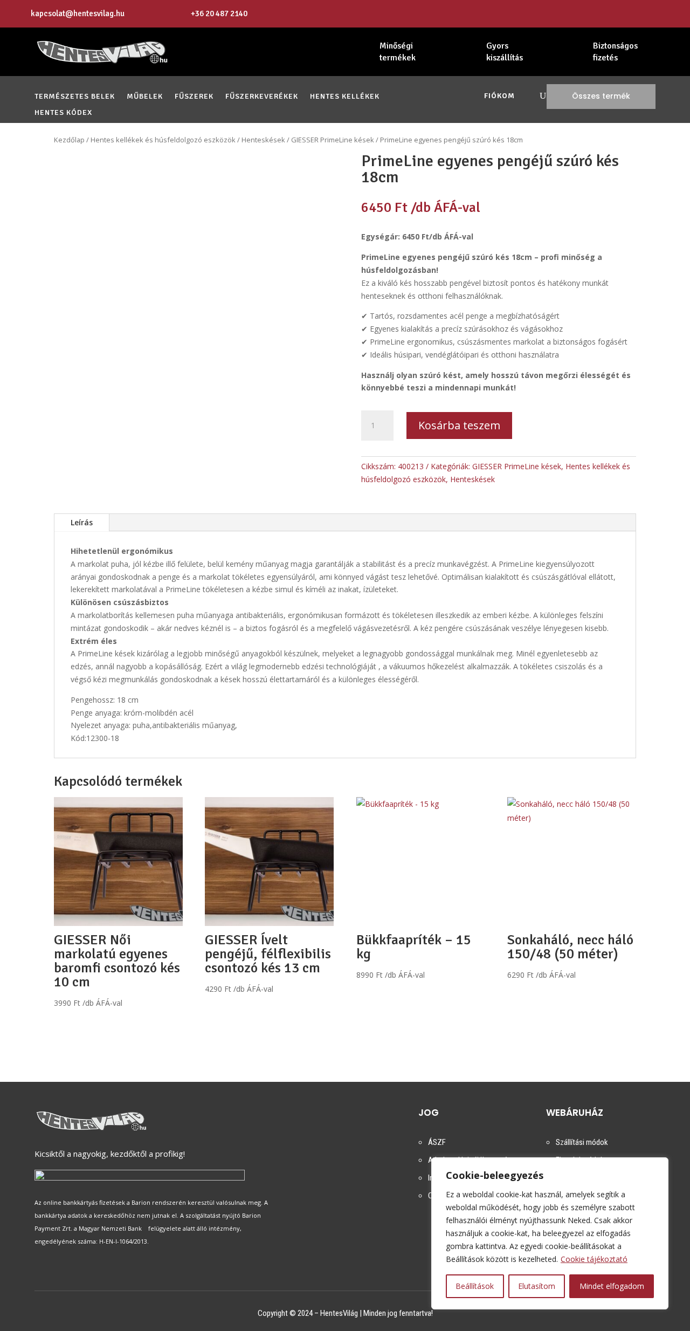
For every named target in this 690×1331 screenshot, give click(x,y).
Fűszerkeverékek (261, 97)
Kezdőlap (69, 140)
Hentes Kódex (63, 113)
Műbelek (145, 97)
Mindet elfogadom (611, 1286)
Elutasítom (536, 1286)
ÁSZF (437, 1142)
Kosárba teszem (459, 425)
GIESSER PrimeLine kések (332, 140)
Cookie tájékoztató (594, 1259)
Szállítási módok (582, 1142)
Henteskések (263, 140)
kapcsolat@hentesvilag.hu (78, 13)
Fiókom (499, 96)
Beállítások (475, 1286)
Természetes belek (74, 97)
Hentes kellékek (345, 97)
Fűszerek (194, 97)
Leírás (82, 522)
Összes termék (601, 96)
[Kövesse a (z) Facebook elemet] (648, 14)
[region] (549, 1233)
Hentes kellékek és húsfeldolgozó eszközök (163, 140)
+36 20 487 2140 (219, 13)
